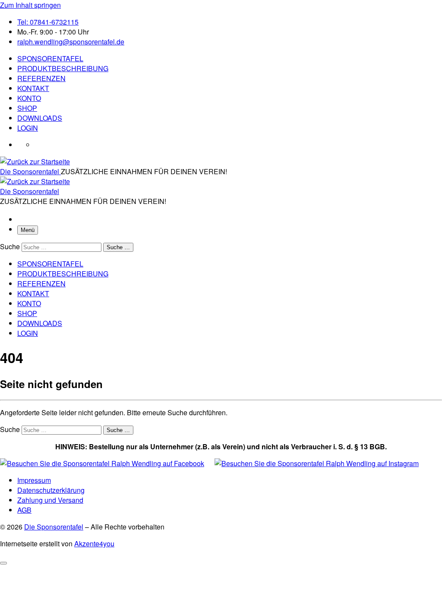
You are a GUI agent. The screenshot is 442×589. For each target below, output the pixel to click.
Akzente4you (94, 543)
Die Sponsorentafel (53, 527)
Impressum (34, 480)
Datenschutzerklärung (51, 490)
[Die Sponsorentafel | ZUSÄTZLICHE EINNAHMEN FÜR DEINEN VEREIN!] (35, 161)
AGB (24, 510)
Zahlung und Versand (50, 500)
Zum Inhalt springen (30, 5)
